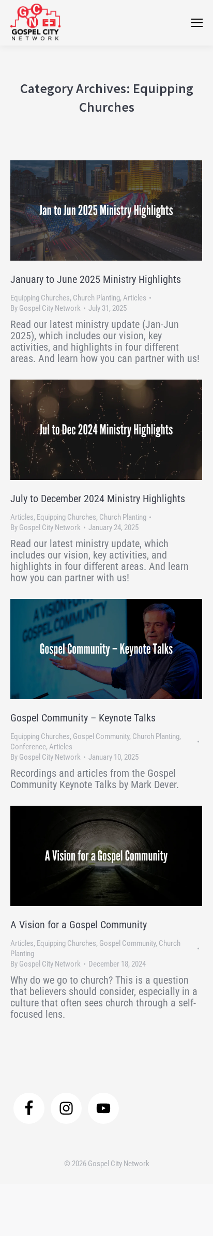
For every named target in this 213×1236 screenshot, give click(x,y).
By (45, 308)
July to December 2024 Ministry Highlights (97, 498)
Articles (134, 298)
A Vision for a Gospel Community (78, 924)
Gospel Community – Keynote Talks (83, 718)
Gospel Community (101, 736)
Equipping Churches (40, 298)
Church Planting (96, 298)
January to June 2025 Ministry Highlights (95, 279)
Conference (28, 746)
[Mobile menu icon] (197, 23)
